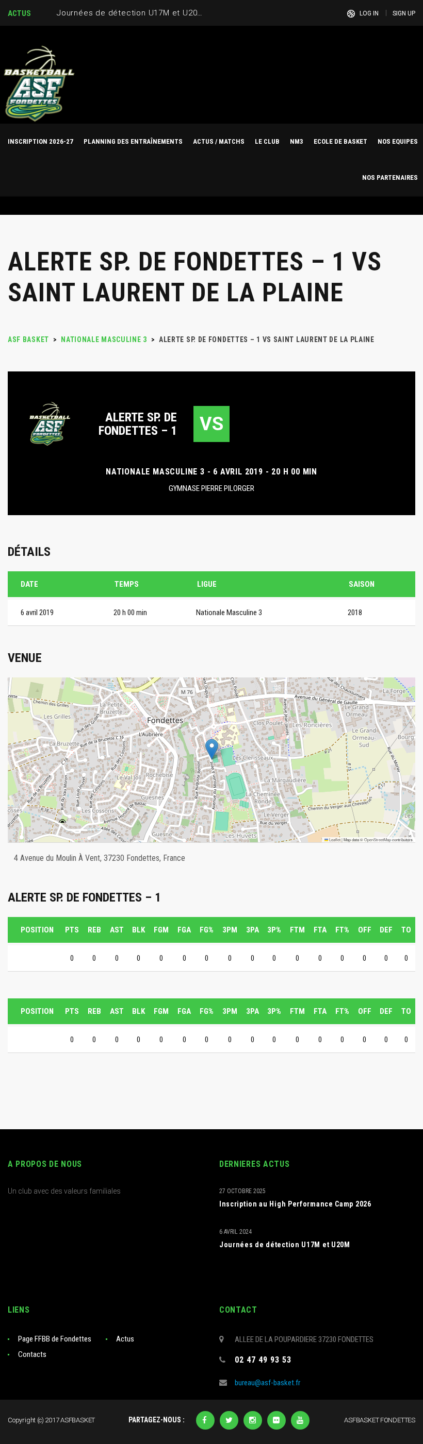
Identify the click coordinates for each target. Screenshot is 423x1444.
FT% (342, 930)
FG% (207, 930)
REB (94, 930)
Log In (369, 13)
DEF (386, 930)
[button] (211, 749)
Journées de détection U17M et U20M (284, 1245)
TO (406, 930)
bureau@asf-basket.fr (267, 1382)
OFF (364, 930)
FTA (320, 930)
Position (37, 930)
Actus (125, 1339)
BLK (138, 930)
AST (117, 930)
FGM (161, 930)
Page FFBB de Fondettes (54, 1339)
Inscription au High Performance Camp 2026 (295, 1204)
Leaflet (334, 839)
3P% (274, 930)
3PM (229, 930)
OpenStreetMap (377, 839)
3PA (252, 930)
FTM (297, 930)
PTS (72, 930)
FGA (184, 930)
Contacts (32, 1354)
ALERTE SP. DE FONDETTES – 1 (138, 424)
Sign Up (404, 13)
